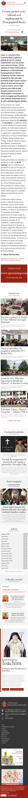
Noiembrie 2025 (6, 556)
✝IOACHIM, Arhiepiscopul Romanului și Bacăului (14, 455)
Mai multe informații (5, 792)
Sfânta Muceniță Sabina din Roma (17, 614)
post (2, 260)
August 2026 (5, 534)
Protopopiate (5, 739)
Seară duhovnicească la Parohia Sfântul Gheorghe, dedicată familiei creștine (14, 509)
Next (25, 43)
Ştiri (2, 725)
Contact (3, 743)
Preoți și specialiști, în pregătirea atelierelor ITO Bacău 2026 (13, 351)
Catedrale (4, 731)
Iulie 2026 (4, 536)
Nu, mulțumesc (12, 795)
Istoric (3, 729)
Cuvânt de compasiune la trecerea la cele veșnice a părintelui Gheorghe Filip (14, 462)
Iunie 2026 (4, 539)
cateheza (21, 259)
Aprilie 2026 (5, 544)
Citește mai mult (14, 420)
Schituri (3, 737)
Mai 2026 (4, 541)
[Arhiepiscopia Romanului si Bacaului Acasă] (12, 3)
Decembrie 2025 (6, 553)
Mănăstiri (4, 735)
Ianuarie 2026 (5, 551)
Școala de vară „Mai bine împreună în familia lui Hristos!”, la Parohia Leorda (14, 380)
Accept (3, 795)
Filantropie (4, 741)
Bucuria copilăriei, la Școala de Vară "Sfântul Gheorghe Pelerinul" (14, 319)
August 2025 (5, 563)
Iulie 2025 (4, 566)
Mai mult (5, 689)
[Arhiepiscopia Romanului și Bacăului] (13, 703)
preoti (6, 260)
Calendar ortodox (10, 589)
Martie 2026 (5, 546)
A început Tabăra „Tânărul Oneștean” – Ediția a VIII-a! (14, 410)
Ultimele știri (14, 293)
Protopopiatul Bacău (12, 32)
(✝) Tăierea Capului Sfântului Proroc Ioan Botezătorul (17, 597)
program (12, 260)
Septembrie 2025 (6, 561)
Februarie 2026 (6, 549)
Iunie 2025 (4, 568)
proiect (18, 260)
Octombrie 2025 (6, 558)
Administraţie (5, 733)
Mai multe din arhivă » (14, 571)
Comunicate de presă (7, 727)
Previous (2, 43)
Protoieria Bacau (12, 259)
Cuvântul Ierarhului (17, 689)
